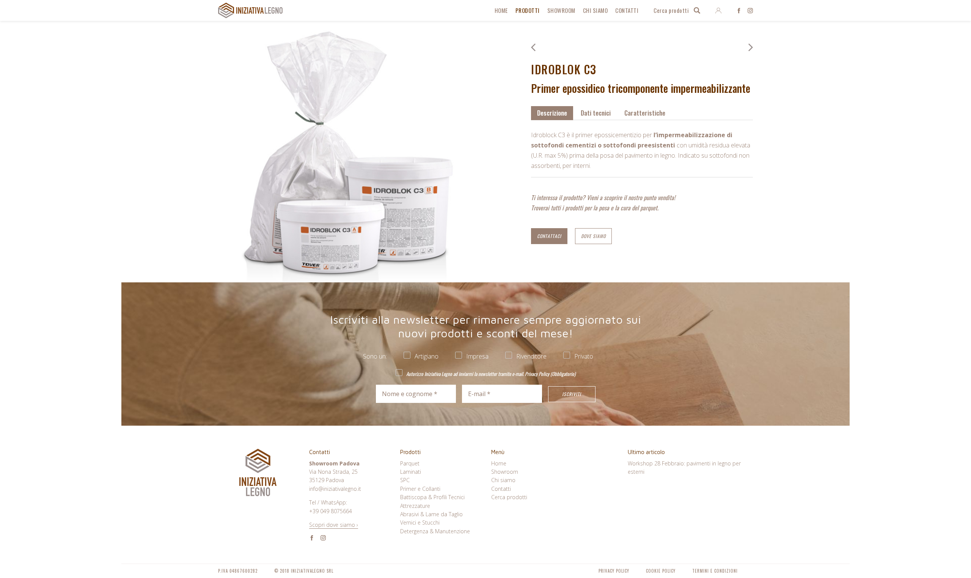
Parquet (410, 463)
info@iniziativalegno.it (335, 488)
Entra (718, 10)
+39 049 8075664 (330, 511)
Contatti (626, 10)
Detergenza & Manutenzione (435, 531)
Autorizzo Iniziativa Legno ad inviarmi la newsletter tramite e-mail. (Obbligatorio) (490, 373)
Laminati (410, 471)
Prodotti (527, 10)
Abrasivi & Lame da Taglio (431, 514)
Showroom (561, 10)
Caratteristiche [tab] (644, 112)
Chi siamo (595, 10)
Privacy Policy (537, 374)
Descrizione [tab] (552, 112)
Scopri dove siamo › (333, 524)
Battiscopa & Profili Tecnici (432, 497)
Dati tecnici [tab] (596, 112)
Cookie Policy (661, 571)
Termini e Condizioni (715, 571)
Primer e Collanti (420, 488)
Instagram (750, 10)
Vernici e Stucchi (420, 522)
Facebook (739, 10)
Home (501, 10)
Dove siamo (593, 236)
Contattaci (549, 236)
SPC (405, 480)
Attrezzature (415, 505)
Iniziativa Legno (250, 10)
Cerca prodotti (671, 10)
